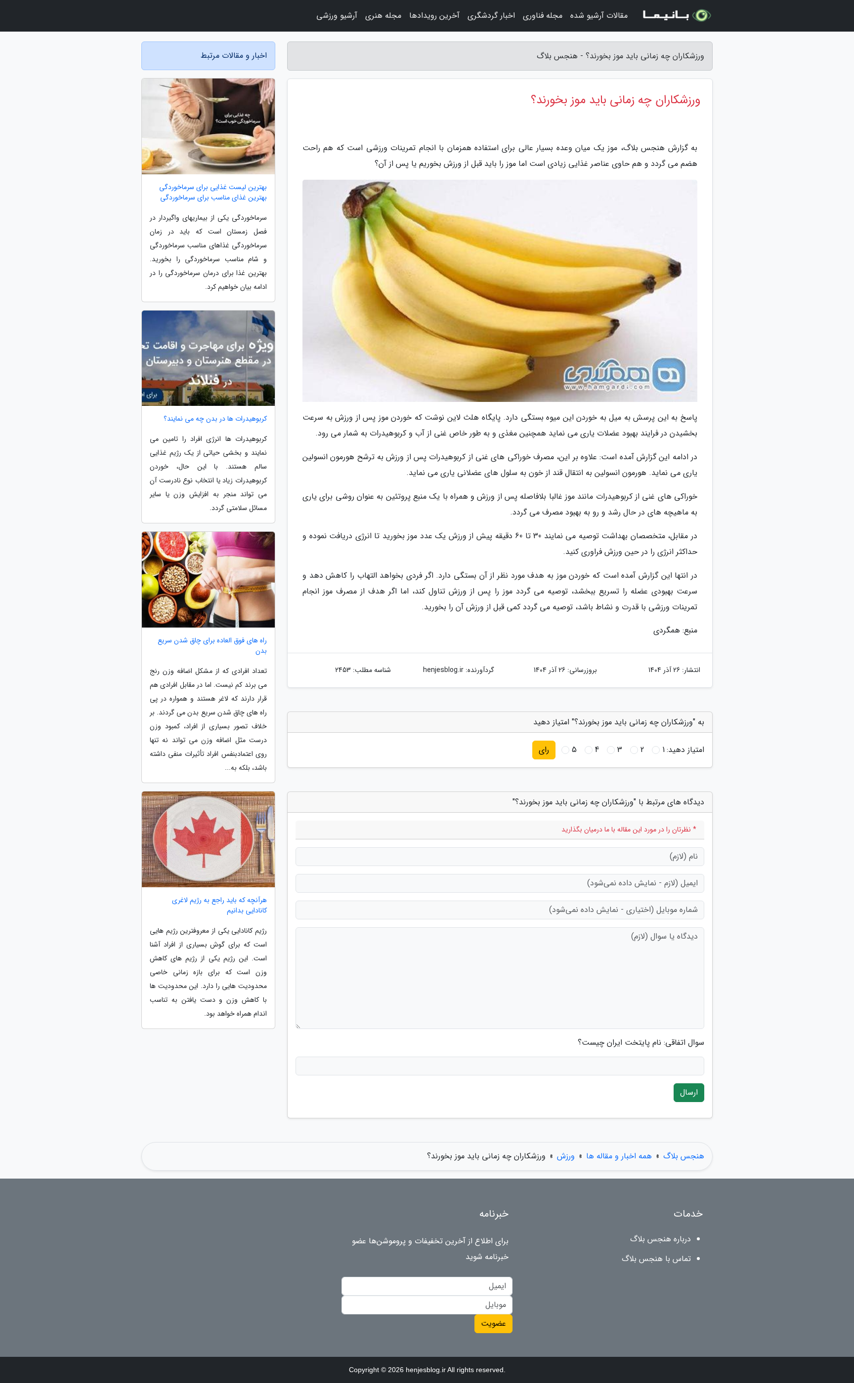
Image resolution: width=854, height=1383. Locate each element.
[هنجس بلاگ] (676, 16)
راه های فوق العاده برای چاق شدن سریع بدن (212, 645)
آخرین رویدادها (434, 15)
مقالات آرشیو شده (599, 15)
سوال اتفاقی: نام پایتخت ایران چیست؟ (641, 1043)
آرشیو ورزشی (336, 15)
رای (544, 750)
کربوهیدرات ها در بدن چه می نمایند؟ (215, 419)
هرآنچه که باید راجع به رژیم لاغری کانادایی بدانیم (219, 905)
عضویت (493, 1323)
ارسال (689, 1092)
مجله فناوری (542, 15)
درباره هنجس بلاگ (660, 1239)
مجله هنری (383, 15)
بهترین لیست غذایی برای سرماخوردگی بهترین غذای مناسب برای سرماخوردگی (213, 192)
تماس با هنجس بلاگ (656, 1259)
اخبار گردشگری (491, 15)
